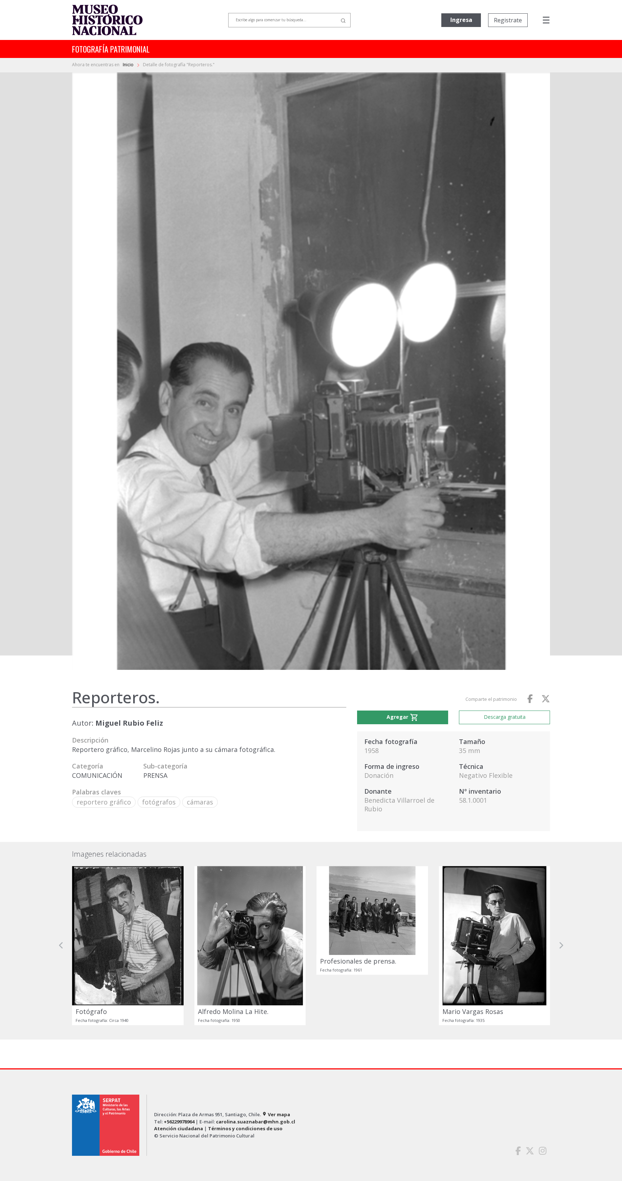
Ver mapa (276, 1114)
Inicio (129, 65)
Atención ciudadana (178, 1128)
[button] (61, 945)
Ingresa (461, 20)
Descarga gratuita (505, 716)
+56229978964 (179, 1121)
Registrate (508, 20)
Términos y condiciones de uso (245, 1128)
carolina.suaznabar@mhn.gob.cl (255, 1121)
